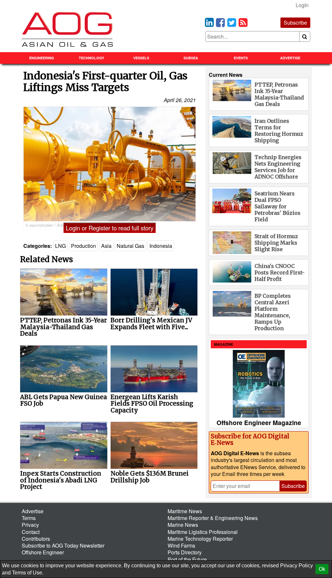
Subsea (191, 57)
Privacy (30, 524)
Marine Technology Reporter (200, 538)
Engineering (41, 57)
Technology (91, 57)
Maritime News (185, 511)
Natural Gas (130, 245)
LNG (60, 245)
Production (83, 245)
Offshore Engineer (43, 552)
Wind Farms (181, 545)
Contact (31, 531)
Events (241, 57)
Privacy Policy (296, 565)
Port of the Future (187, 559)
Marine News (183, 524)
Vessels (141, 57)
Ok (322, 569)
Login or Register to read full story (109, 228)
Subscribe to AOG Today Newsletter (63, 545)
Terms (29, 517)
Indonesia (160, 245)
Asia (106, 245)
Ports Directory (185, 552)
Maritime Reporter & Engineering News (213, 517)
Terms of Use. (27, 572)
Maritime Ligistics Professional (203, 531)
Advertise (290, 57)
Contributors (36, 538)
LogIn (302, 5)
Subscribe (295, 22)
